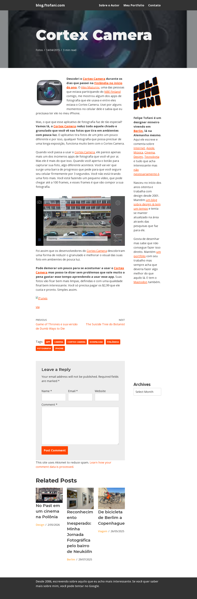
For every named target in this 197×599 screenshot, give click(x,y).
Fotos (39, 50)
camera (58, 341)
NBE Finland (112, 92)
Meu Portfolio (133, 5)
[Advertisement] (147, 333)
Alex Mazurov (90, 87)
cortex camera (76, 341)
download (96, 341)
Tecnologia (151, 157)
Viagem (102, 531)
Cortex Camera (94, 79)
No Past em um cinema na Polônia (48, 511)
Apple (150, 148)
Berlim (71, 559)
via (38, 307)
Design (40, 524)
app (48, 341)
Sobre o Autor (109, 5)
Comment (49, 404)
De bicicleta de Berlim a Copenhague (111, 517)
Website (100, 391)
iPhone (59, 348)
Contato (154, 5)
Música (138, 152)
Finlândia (113, 341)
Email (73, 391)
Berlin (138, 131)
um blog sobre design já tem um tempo (147, 204)
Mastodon (140, 282)
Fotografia (44, 348)
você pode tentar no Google (79, 586)
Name (47, 391)
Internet (139, 148)
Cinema (150, 152)
